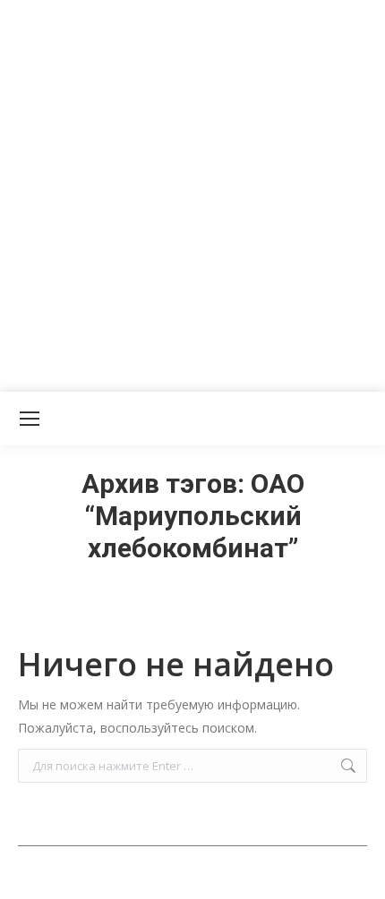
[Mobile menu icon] (29, 418)
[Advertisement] (192, 192)
